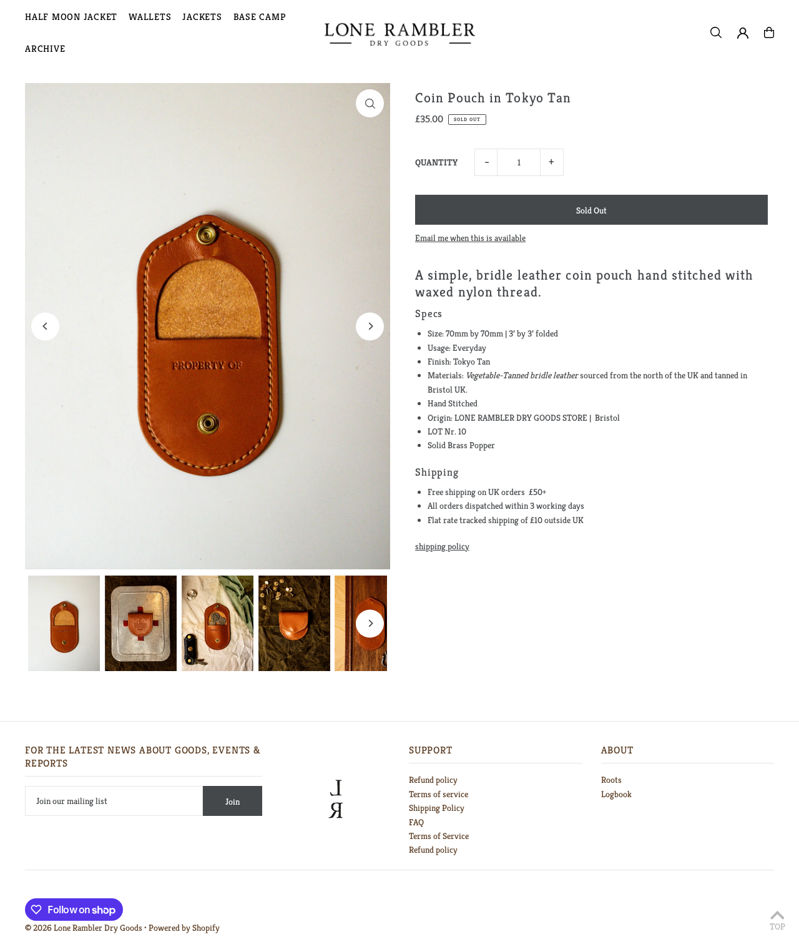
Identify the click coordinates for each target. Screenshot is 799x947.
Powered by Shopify (184, 927)
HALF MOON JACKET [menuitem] (71, 16)
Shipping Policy (436, 807)
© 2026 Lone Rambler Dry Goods (83, 927)
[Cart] (769, 32)
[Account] (742, 33)
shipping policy (442, 546)
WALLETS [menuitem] (150, 16)
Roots (611, 779)
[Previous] (45, 326)
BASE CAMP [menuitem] (259, 16)
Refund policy (433, 779)
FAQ (416, 822)
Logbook (616, 794)
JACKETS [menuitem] (202, 16)
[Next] (370, 326)
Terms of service (438, 794)
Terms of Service (439, 836)
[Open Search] (716, 32)
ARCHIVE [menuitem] (45, 48)
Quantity (436, 162)
